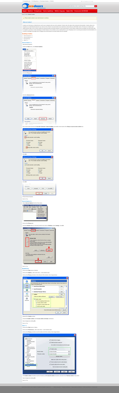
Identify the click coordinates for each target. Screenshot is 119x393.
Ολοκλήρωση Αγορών (44, 1)
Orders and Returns (87, 387)
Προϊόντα (30, 11)
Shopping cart (87, 1)
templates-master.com (46, 387)
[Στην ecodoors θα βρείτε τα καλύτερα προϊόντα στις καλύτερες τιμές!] (34, 6)
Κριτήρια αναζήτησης (66, 387)
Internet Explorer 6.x (28, 37)
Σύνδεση (52, 1)
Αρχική (24, 11)
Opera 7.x (26, 40)
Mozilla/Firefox (27, 38)
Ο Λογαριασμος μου (26, 1)
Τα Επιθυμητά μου (35, 1)
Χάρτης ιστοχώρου (57, 387)
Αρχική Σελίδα (24, 14)
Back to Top (25, 199)
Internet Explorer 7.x (28, 35)
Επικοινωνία (94, 387)
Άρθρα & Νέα (69, 11)
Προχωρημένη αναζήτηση (76, 387)
